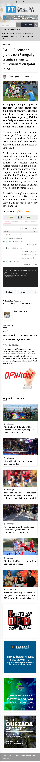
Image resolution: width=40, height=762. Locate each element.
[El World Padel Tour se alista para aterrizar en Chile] (20, 446)
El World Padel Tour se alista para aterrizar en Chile (20, 462)
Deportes (6, 44)
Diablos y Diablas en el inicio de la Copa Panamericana (20, 562)
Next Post (6, 326)
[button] (18, 25)
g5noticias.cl (23, 211)
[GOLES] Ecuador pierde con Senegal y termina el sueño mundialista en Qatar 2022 (19, 59)
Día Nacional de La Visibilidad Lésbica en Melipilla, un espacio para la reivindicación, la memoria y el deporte (19, 430)
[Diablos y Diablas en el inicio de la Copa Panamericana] (20, 546)
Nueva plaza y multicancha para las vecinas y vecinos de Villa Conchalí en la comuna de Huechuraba (19, 530)
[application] (20, 277)
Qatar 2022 (27, 303)
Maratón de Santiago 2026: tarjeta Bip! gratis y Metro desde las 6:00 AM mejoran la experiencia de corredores (19, 595)
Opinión (6, 331)
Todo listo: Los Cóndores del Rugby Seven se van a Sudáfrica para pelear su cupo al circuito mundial (20, 495)
